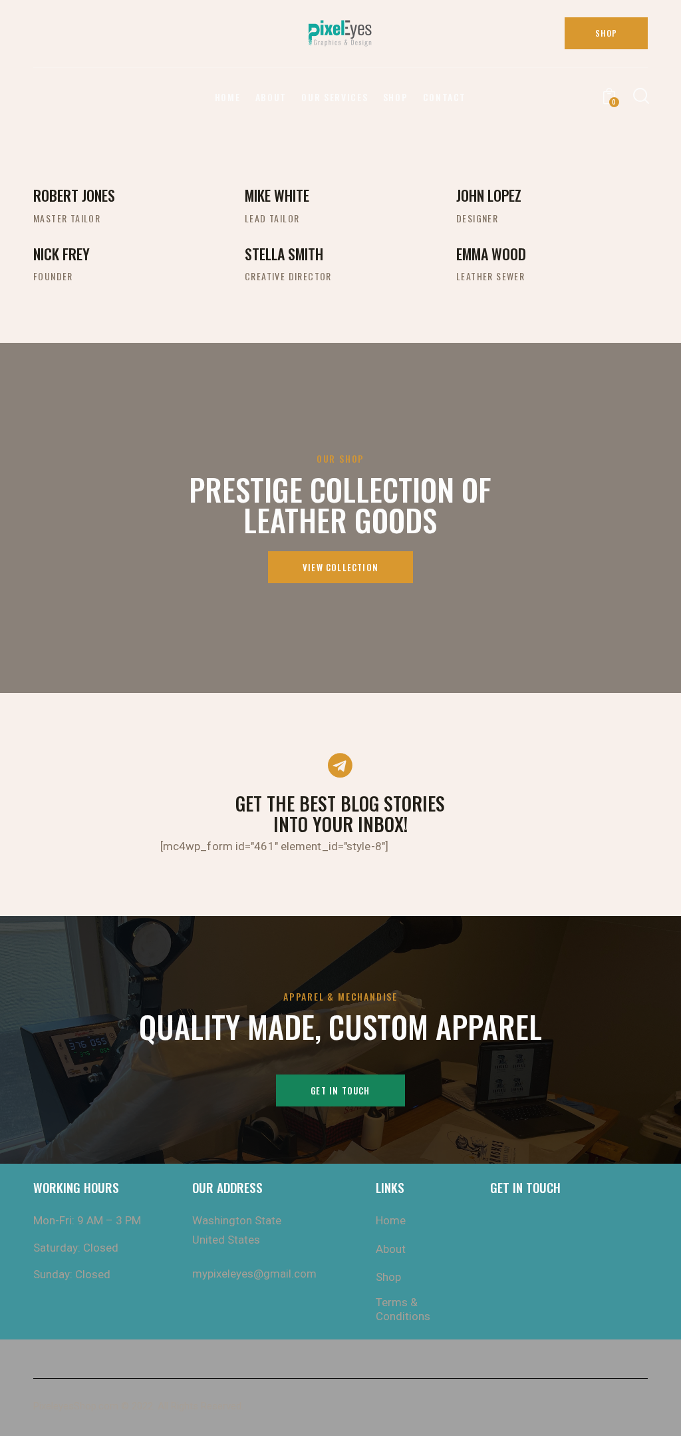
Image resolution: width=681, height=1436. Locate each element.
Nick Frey (61, 253)
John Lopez (488, 195)
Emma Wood (491, 253)
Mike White (277, 195)
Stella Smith (284, 253)
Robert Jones (74, 195)
